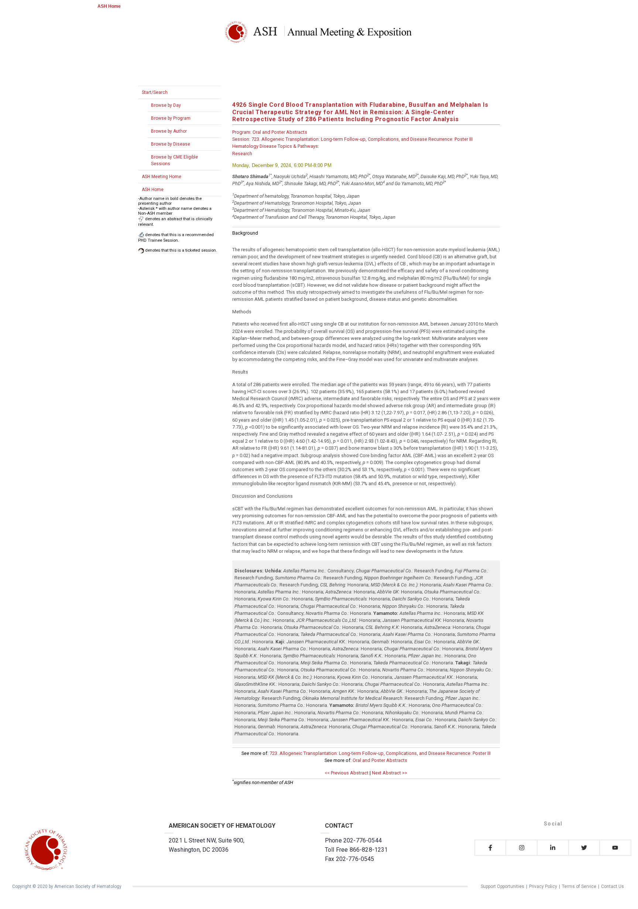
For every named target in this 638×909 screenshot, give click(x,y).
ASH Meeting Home (161, 176)
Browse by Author (169, 131)
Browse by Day (166, 105)
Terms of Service (579, 886)
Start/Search (155, 92)
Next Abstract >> (389, 773)
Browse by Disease (170, 144)
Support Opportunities (502, 886)
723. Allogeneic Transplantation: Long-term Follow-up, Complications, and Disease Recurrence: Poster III (380, 753)
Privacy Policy (543, 886)
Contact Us (612, 886)
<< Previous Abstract (346, 773)
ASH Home (109, 6)
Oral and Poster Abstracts (380, 760)
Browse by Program (171, 118)
